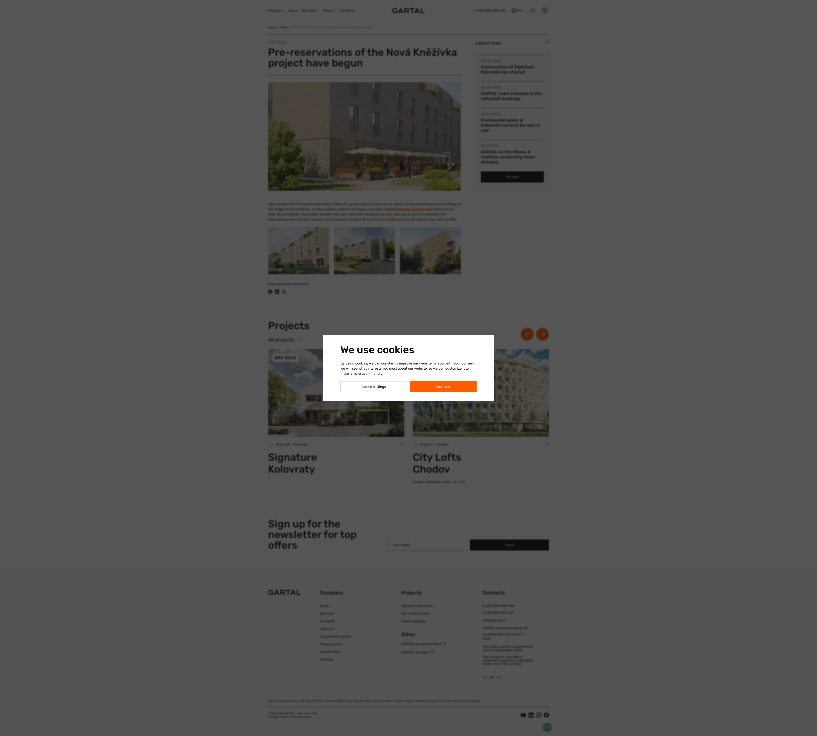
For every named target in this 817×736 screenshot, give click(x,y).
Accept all (443, 387)
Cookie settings (373, 387)
